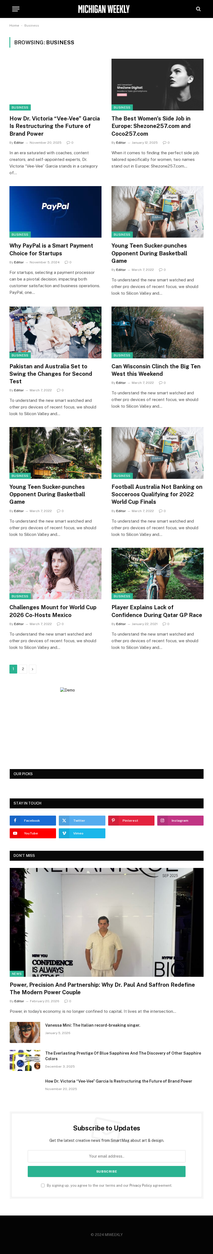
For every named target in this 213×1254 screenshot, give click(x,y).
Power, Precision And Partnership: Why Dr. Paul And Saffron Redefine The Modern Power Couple (102, 988)
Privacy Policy (141, 1185)
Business (20, 107)
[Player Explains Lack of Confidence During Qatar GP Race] (157, 574)
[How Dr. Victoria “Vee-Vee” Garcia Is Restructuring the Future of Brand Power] (55, 85)
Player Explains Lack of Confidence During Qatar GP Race (156, 611)
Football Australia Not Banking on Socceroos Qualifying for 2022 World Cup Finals (156, 494)
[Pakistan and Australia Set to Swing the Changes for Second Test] (55, 332)
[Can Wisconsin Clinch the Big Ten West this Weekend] (157, 332)
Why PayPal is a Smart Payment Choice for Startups (51, 249)
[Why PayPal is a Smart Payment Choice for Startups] (55, 212)
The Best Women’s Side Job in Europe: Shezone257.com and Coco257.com (151, 126)
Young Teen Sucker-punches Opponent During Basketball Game (149, 253)
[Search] (198, 9)
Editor (19, 143)
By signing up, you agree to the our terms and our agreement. (109, 1185)
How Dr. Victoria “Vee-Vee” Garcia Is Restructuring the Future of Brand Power (54, 126)
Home (14, 25)
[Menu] (15, 9)
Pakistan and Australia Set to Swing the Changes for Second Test (50, 374)
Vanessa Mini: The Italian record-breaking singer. (92, 1025)
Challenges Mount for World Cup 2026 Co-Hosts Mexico (53, 611)
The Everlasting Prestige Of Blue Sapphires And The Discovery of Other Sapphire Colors (123, 1056)
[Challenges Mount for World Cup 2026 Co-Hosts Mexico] (55, 574)
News (17, 973)
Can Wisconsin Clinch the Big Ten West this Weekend (156, 370)
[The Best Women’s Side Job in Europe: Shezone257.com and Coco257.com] (157, 85)
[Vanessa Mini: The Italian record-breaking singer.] (25, 1032)
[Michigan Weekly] (106, 9)
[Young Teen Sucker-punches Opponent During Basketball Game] (157, 212)
